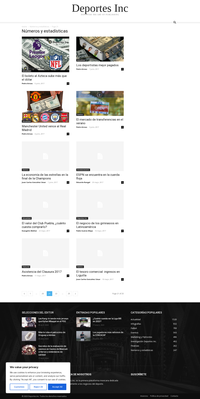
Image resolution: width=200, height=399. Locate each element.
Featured (26, 267)
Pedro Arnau (27, 83)
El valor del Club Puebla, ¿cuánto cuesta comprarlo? (44, 225)
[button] (174, 22)
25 (69, 293)
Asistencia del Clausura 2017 (42, 271)
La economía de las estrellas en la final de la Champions (45, 176)
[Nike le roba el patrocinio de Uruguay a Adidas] (29, 336)
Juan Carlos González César (34, 182)
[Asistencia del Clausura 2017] (45, 253)
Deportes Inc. (82, 218)
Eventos (80, 115)
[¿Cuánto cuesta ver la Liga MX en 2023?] (83, 322)
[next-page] (75, 293)
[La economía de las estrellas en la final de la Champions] (45, 156)
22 (56, 293)
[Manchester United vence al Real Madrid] (45, 107)
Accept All (57, 387)
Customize (19, 387)
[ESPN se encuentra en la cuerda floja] (100, 156)
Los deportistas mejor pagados (97, 65)
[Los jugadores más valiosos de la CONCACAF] (83, 336)
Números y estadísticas (39, 26)
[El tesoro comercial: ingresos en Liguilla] (100, 253)
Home (24, 26)
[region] (38, 377)
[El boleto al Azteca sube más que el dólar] (45, 54)
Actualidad (27, 71)
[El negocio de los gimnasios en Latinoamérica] (100, 205)
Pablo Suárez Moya (84, 231)
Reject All (38, 387)
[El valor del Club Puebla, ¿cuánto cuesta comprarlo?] (45, 205)
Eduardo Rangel (83, 182)
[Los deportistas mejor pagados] (100, 49)
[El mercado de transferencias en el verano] (100, 103)
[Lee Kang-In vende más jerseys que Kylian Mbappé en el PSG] (29, 322)
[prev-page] (24, 293)
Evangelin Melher (29, 231)
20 (43, 293)
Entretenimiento (83, 170)
